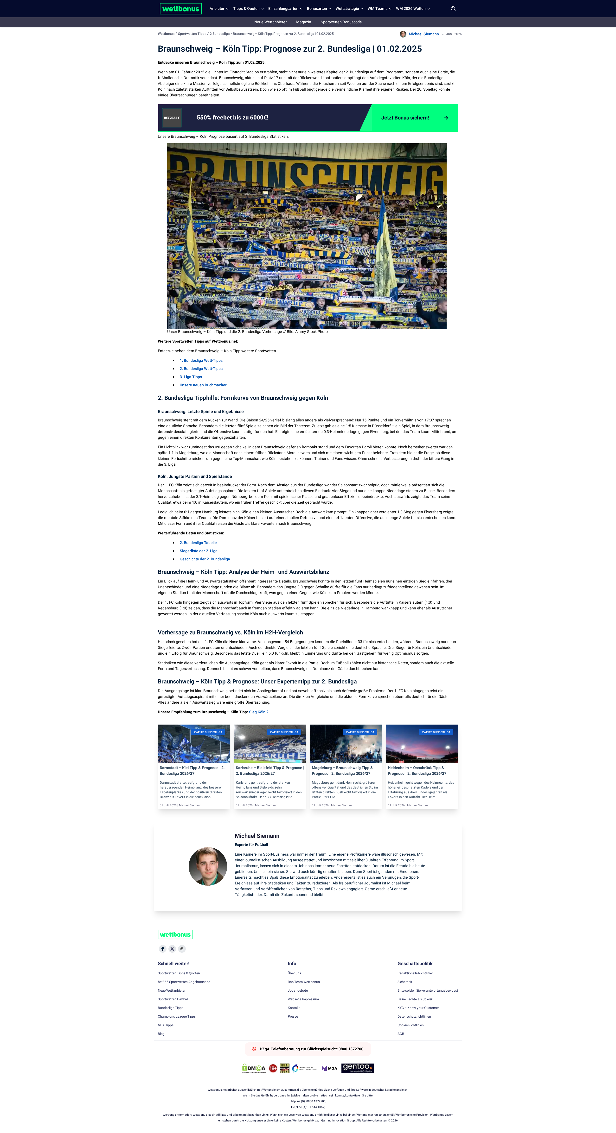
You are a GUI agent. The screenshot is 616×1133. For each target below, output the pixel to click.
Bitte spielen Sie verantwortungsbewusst (428, 990)
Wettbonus (166, 33)
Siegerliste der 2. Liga (199, 551)
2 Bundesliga (220, 33)
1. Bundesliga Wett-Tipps (201, 360)
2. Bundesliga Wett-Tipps (201, 369)
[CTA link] (171, 117)
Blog (161, 1034)
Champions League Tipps (177, 1016)
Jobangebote (298, 990)
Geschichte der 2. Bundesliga (205, 559)
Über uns (294, 973)
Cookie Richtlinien (411, 1025)
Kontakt (294, 1008)
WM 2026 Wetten (411, 9)
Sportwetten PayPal (173, 999)
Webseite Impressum (303, 999)
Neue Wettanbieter (270, 22)
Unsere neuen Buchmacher (203, 385)
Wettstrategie (347, 9)
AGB (401, 1034)
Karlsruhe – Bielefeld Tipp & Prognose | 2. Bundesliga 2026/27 (270, 770)
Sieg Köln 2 (259, 712)
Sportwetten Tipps (192, 33)
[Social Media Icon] (163, 949)
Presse (293, 1016)
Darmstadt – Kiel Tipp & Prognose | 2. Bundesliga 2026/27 (192, 770)
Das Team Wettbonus (304, 982)
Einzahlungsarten (283, 9)
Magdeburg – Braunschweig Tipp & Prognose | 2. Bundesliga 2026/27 (342, 770)
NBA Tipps (165, 1025)
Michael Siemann (424, 34)
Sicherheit (405, 982)
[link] (242, 117)
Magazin (303, 22)
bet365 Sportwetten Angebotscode (184, 982)
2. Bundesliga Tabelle (198, 543)
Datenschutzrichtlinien (414, 1016)
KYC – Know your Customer (418, 1008)
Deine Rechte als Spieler (415, 999)
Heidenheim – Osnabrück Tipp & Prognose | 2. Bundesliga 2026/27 (417, 770)
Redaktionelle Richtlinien (416, 973)
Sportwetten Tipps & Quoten (179, 973)
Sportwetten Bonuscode (341, 22)
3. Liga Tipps (191, 377)
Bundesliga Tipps (170, 1008)
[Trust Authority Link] (304, 1068)
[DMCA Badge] (254, 1068)
